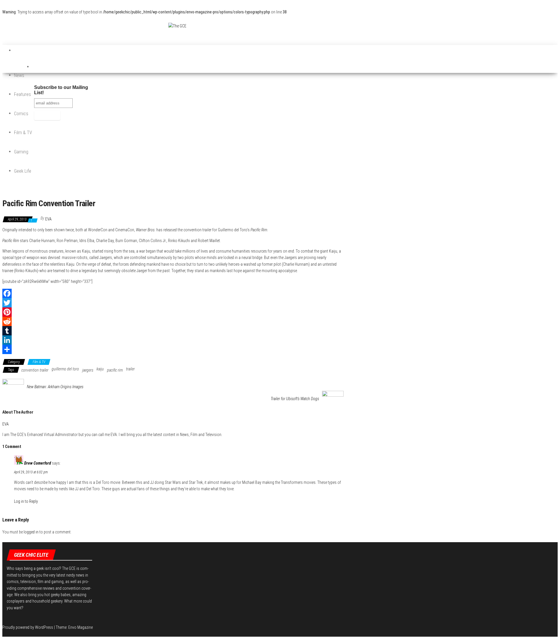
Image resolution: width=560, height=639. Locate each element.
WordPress (44, 627)
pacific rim (115, 370)
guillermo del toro (65, 369)
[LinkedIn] (173, 340)
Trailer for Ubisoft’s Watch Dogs (295, 398)
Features (22, 94)
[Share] (173, 349)
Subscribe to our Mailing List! (61, 90)
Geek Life (22, 171)
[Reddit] (173, 321)
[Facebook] (173, 293)
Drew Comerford (37, 463)
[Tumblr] (173, 330)
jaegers (87, 370)
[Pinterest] (173, 312)
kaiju (100, 369)
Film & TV (23, 132)
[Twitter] (173, 302)
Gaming (21, 152)
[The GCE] (20, 51)
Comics (21, 113)
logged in (31, 532)
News (19, 75)
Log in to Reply (26, 501)
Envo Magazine (80, 627)
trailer (130, 369)
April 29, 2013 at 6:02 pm (31, 472)
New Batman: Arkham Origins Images (55, 386)
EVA (48, 219)
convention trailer (34, 370)
